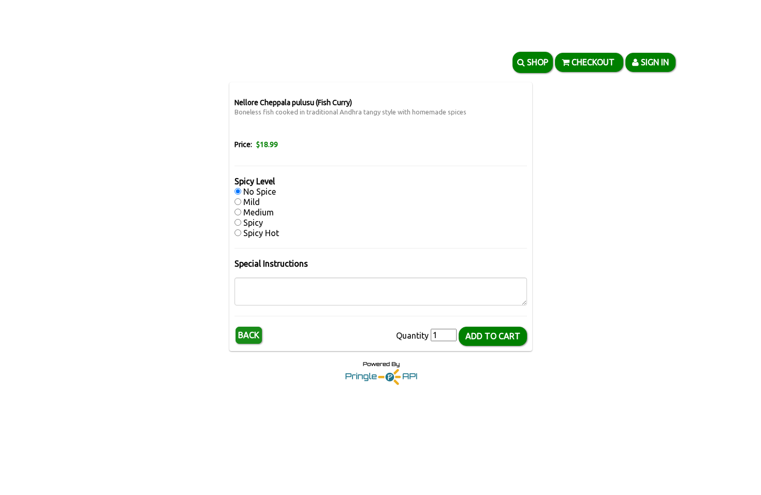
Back (248, 335)
